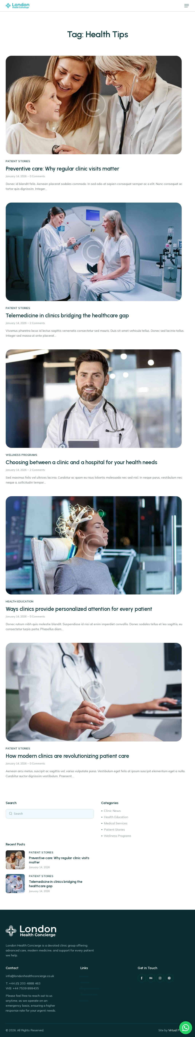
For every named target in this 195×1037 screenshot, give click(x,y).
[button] (186, 5)
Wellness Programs (21, 455)
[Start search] (10, 813)
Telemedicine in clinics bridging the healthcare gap (67, 315)
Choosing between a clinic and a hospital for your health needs (81, 462)
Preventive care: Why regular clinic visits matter (62, 169)
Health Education (20, 601)
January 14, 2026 (16, 176)
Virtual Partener (178, 1030)
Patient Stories (18, 161)
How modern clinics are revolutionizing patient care (67, 756)
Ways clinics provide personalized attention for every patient (79, 609)
